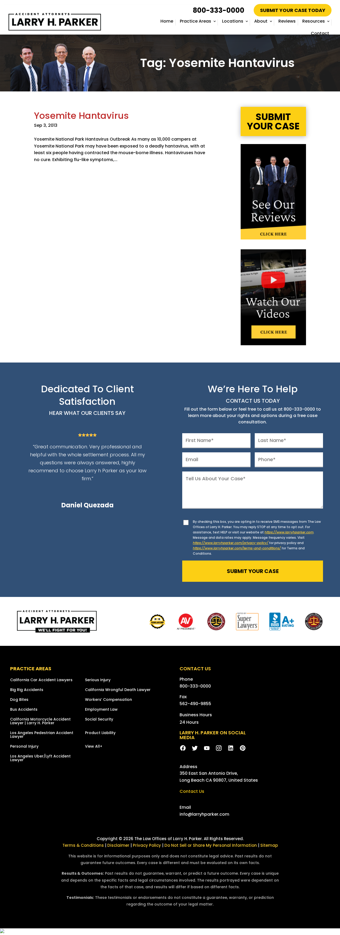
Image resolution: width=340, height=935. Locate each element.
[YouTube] (206, 748)
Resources (313, 21)
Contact (320, 33)
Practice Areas (195, 21)
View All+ (93, 746)
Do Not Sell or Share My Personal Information (210, 845)
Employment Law (101, 709)
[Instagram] (218, 748)
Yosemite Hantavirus (81, 115)
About (260, 21)
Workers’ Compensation (108, 700)
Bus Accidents (23, 709)
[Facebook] (183, 748)
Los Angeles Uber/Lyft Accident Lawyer (40, 758)
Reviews (287, 21)
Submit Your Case (273, 121)
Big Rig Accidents (26, 690)
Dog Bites (19, 700)
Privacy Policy (147, 845)
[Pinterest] (242, 748)
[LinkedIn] (230, 748)
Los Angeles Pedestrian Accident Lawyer (41, 735)
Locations (232, 21)
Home (166, 21)
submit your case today (292, 10)
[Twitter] (195, 748)
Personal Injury (24, 746)
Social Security (99, 719)
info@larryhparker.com (204, 814)
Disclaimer (118, 845)
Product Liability (100, 733)
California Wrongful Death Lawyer (118, 690)
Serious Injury (97, 680)
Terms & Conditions (83, 845)
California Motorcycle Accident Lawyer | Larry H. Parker (40, 721)
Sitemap (269, 845)
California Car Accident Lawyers (41, 680)
